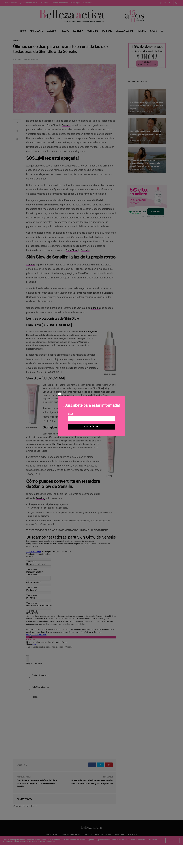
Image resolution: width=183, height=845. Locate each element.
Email (70, 414)
